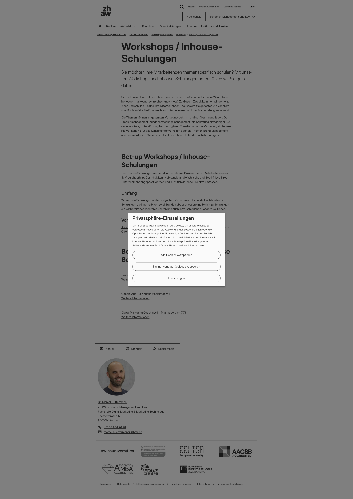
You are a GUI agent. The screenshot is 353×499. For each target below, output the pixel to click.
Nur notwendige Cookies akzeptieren (176, 266)
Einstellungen (176, 278)
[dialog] (176, 249)
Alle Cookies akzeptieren (176, 255)
